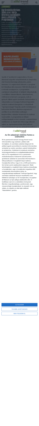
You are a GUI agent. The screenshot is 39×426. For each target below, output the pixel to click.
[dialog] (19, 277)
